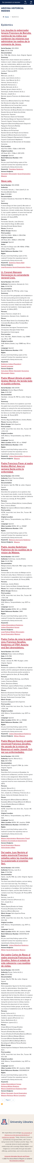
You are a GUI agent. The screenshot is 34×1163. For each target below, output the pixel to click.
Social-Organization (24, 174)
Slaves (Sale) (20, 263)
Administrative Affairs (8, 848)
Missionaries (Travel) (23, 838)
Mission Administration (8, 838)
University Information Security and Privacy (17, 1156)
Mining (16, 1095)
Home (7, 17)
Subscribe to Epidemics (2, 1104)
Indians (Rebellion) (15, 945)
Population (12, 169)
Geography (4, 174)
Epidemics (20, 169)
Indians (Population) (14, 364)
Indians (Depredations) (16, 456)
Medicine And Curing (16, 540)
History (28, 267)
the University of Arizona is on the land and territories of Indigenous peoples (17, 1135)
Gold (24, 1089)
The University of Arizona (16, 1160)
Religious (10, 1095)
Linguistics (22, 1095)
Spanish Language (7, 366)
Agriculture (4, 371)
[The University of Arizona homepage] (11, 2)
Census (18, 1084)
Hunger (16, 627)
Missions (4, 176)
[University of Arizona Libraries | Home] (17, 1122)
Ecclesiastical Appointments (17, 841)
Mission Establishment (8, 1089)
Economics (8, 267)
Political (7, 632)
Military (11, 371)
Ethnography (13, 174)
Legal (3, 267)
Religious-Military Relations (10, 1086)
